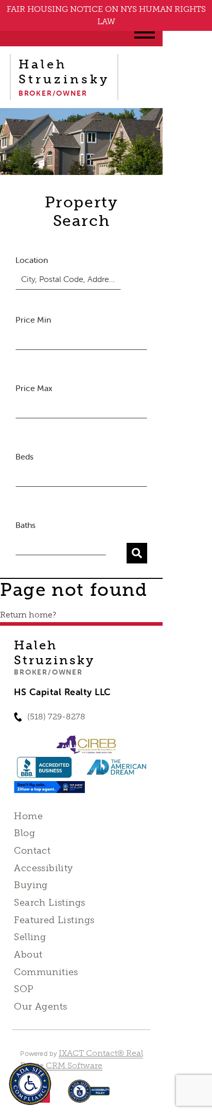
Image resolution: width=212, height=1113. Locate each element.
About (28, 954)
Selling (30, 937)
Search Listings (49, 902)
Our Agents (40, 1006)
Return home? (28, 615)
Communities (46, 972)
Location (31, 260)
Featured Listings (54, 920)
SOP (23, 989)
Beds (24, 456)
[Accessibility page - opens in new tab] (89, 1096)
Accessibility (43, 868)
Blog (24, 833)
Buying (31, 885)
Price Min (33, 319)
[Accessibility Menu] (30, 1083)
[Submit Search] (137, 553)
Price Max (33, 388)
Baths (25, 525)
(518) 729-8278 (56, 716)
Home (28, 816)
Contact (32, 850)
